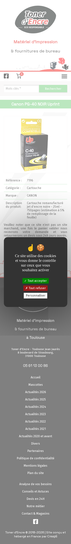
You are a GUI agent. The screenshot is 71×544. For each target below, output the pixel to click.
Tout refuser (37, 288)
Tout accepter (37, 281)
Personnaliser (35, 295)
